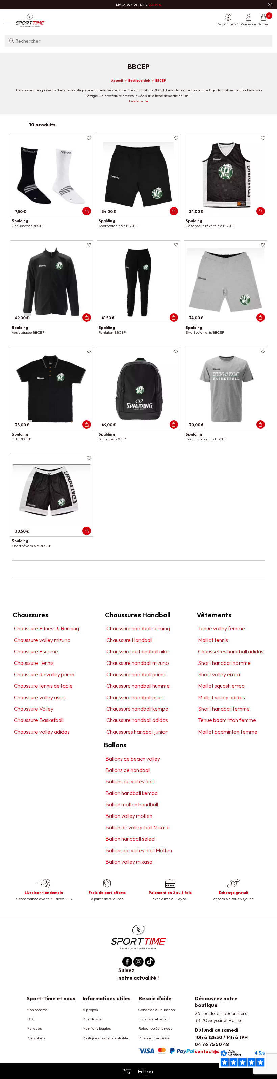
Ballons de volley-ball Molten (138, 850)
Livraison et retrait (153, 1019)
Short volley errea (219, 674)
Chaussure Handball (129, 640)
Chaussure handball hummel (138, 685)
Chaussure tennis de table (43, 685)
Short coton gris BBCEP (205, 332)
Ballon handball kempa (131, 793)
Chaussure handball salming (138, 628)
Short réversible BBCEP (31, 545)
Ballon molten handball (131, 804)
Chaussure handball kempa (137, 708)
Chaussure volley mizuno (42, 640)
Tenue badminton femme (227, 720)
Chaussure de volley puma (44, 674)
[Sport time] (138, 936)
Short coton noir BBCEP (118, 225)
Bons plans (36, 1038)
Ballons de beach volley (132, 758)
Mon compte (37, 1009)
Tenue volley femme (221, 628)
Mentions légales (97, 1028)
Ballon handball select (130, 838)
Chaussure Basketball (39, 720)
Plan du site (92, 1019)
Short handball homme (224, 662)
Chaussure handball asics (135, 697)
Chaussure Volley (33, 708)
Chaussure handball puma (136, 674)
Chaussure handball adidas (137, 720)
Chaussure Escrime (36, 651)
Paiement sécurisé (154, 1038)
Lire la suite (138, 101)
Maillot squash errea (221, 685)
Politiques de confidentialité (105, 1038)
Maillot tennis (213, 640)
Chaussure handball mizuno (137, 662)
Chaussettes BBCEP (28, 225)
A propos (90, 1009)
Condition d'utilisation (156, 1009)
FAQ (30, 1019)
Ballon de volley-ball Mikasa (137, 827)
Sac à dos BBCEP (112, 439)
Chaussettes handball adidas (230, 651)
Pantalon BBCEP (112, 332)
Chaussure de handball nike (137, 651)
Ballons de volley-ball (130, 781)
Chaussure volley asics (40, 697)
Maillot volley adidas (221, 697)
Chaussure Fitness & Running (46, 628)
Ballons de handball (127, 770)
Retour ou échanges (155, 1028)
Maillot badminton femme (227, 731)
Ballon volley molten (128, 815)
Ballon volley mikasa (128, 861)
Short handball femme (224, 708)
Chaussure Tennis (34, 662)
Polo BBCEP (21, 439)
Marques (34, 1028)
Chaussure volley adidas (42, 731)
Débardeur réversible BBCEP (210, 225)
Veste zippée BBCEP (28, 332)
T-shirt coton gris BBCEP (206, 439)
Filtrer (146, 1071)
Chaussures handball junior (137, 731)
